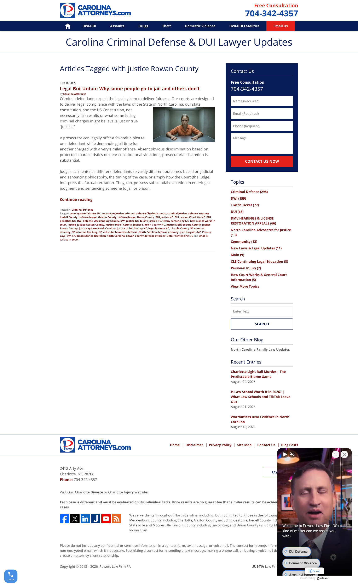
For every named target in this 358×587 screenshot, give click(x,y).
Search (262, 323)
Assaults (117, 26)
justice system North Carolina (97, 228)
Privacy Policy (220, 445)
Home (65, 26)
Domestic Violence (200, 26)
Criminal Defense (82, 209)
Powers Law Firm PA (115, 566)
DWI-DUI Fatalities (244, 26)
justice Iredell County (118, 224)
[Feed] (116, 518)
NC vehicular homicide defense (118, 232)
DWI (238, 198)
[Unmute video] (284, 454)
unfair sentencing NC (180, 236)
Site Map (244, 445)
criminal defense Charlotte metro (145, 213)
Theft (166, 26)
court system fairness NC (85, 213)
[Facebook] (64, 518)
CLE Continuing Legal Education (259, 261)
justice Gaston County (90, 224)
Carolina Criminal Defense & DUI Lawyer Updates (95, 10)
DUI (237, 211)
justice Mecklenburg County (183, 224)
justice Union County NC (132, 228)
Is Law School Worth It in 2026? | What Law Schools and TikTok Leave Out (260, 396)
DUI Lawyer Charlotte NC (189, 217)
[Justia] (95, 518)
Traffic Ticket (245, 205)
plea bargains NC (190, 232)
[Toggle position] (335, 454)
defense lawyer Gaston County (97, 217)
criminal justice (177, 213)
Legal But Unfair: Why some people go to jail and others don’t (130, 88)
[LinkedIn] (85, 518)
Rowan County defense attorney (146, 236)
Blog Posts (289, 445)
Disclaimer (194, 445)
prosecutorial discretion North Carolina (100, 236)
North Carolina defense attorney (159, 232)
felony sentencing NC (175, 221)
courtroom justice (113, 213)
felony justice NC (150, 221)
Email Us (280, 26)
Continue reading (76, 199)
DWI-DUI (89, 26)
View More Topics (245, 286)
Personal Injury (246, 268)
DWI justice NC (129, 221)
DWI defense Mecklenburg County (98, 221)
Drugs (143, 26)
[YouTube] (106, 518)
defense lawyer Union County (136, 217)
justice (72, 224)
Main (237, 255)
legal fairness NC (158, 228)
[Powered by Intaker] (323, 578)
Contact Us (266, 445)
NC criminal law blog (84, 232)
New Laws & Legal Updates (256, 248)
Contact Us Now (262, 161)
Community (244, 241)
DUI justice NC (164, 217)
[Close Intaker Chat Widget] (344, 454)
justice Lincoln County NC (149, 224)
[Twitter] (75, 518)
